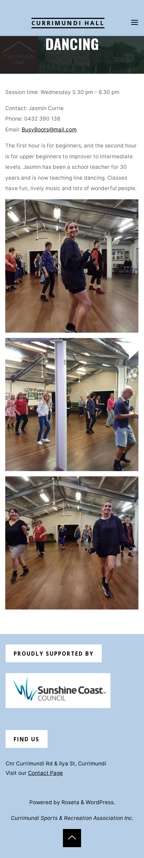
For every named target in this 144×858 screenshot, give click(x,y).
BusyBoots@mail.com (49, 129)
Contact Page (45, 773)
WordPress (100, 802)
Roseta (69, 802)
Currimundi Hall (68, 23)
